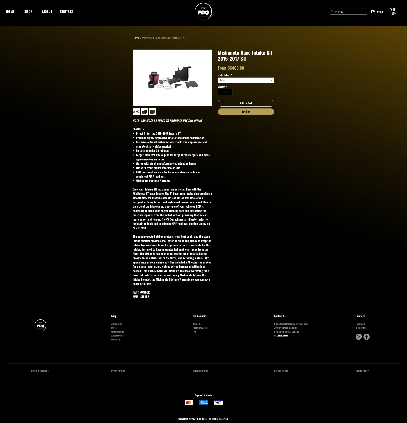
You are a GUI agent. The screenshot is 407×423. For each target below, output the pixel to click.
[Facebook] (366, 337)
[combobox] (246, 80)
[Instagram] (359, 337)
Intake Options (225, 75)
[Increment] (230, 92)
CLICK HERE (282, 335)
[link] (394, 11)
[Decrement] (220, 92)
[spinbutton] (225, 92)
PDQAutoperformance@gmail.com (291, 324)
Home (136, 37)
